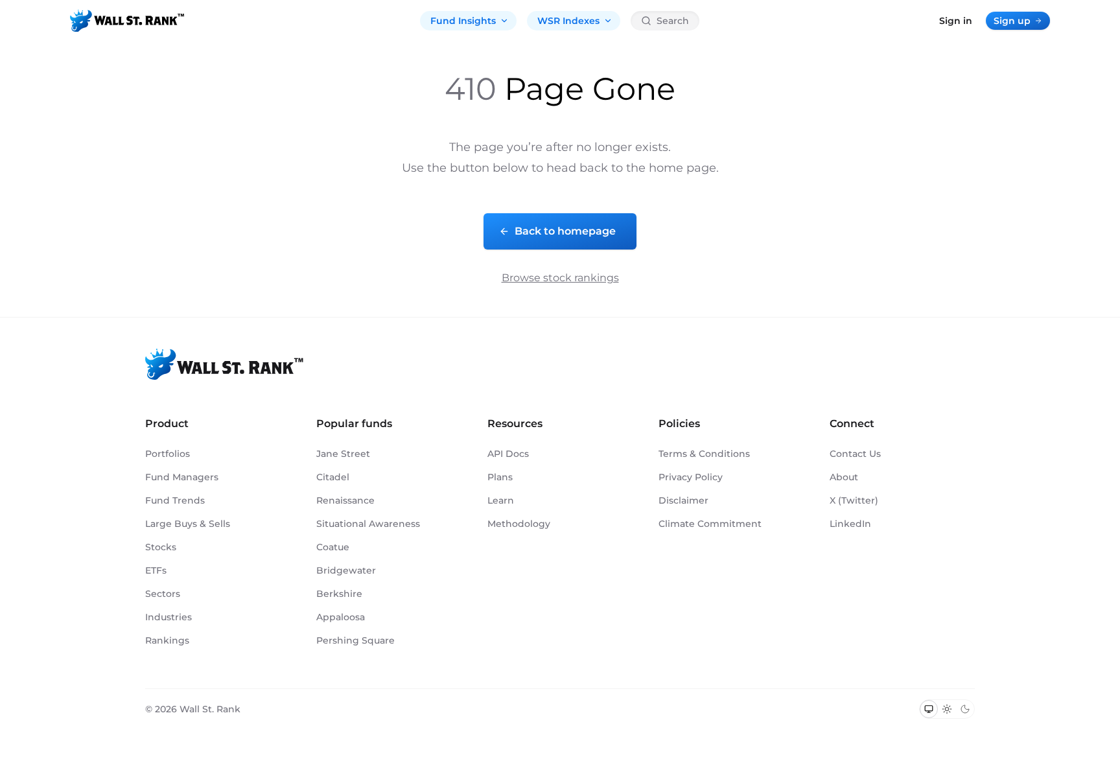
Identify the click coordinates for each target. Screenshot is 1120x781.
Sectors (162, 594)
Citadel (332, 477)
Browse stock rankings (560, 278)
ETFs (156, 570)
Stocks (160, 547)
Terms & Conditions (704, 454)
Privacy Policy (691, 477)
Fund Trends (175, 500)
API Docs (508, 454)
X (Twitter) (854, 500)
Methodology (518, 524)
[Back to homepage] (127, 21)
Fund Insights (463, 21)
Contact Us (855, 454)
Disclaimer (683, 500)
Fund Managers (181, 477)
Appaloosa (340, 617)
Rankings (167, 640)
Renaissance (345, 500)
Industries (168, 617)
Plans (500, 477)
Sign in (955, 21)
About (844, 477)
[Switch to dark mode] (965, 709)
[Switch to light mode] (947, 709)
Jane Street (343, 454)
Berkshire (339, 594)
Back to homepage (565, 231)
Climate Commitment (710, 524)
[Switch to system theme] (929, 709)
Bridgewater (346, 570)
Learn (500, 500)
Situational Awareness (368, 524)
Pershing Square (355, 640)
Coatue (332, 547)
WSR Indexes (568, 21)
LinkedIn (850, 524)
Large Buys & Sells (187, 524)
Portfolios (167, 454)
